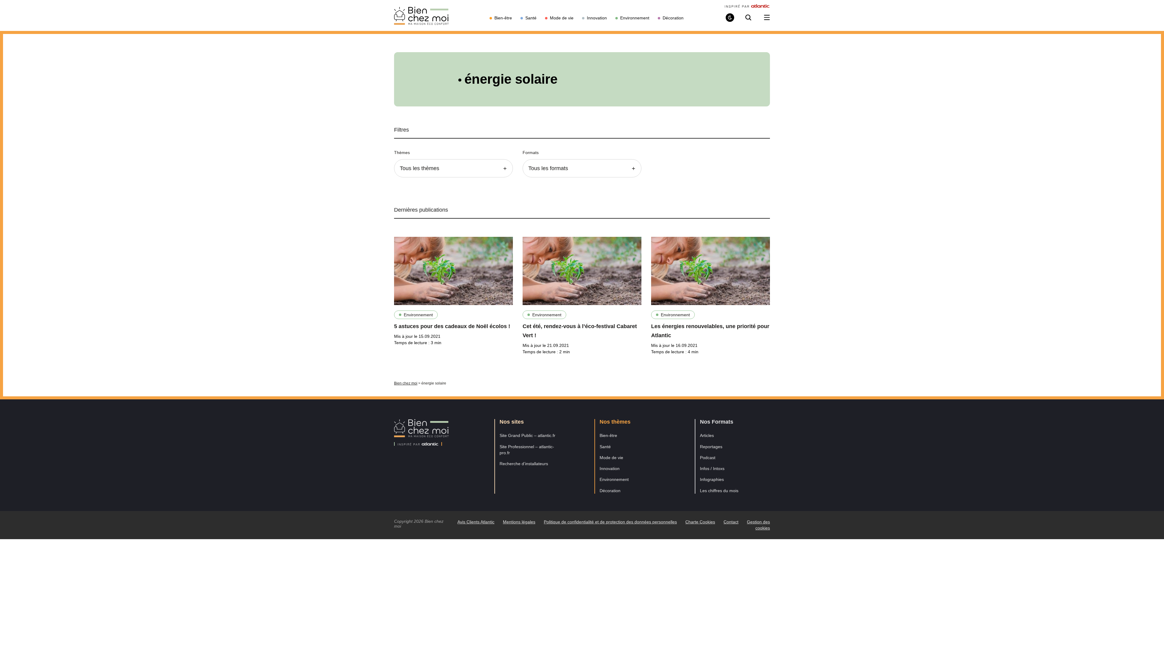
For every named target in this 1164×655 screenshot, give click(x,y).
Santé (605, 446)
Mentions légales (519, 521)
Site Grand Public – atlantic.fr (527, 435)
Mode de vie (611, 457)
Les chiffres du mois (719, 490)
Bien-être (608, 435)
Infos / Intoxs (712, 468)
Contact (731, 521)
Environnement (418, 314)
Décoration (610, 490)
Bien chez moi (405, 383)
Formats (531, 152)
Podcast (707, 457)
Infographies (712, 479)
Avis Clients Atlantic (475, 521)
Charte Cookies (700, 521)
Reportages (711, 446)
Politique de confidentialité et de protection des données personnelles (610, 521)
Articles (707, 435)
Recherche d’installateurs (524, 463)
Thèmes (402, 152)
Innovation (610, 468)
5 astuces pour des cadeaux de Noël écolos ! (452, 326)
